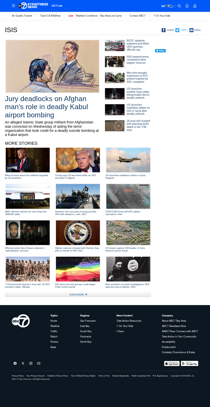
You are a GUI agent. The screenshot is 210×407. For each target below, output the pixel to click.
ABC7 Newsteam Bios (174, 326)
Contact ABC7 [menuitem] (137, 15)
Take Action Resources (128, 321)
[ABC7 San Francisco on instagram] (31, 363)
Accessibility (168, 342)
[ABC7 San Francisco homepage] (33, 6)
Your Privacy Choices (35, 376)
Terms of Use (104, 376)
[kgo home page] (21, 320)
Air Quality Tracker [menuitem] (22, 15)
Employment (169, 347)
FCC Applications (160, 376)
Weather (55, 326)
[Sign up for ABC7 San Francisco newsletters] (38, 363)
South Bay (86, 331)
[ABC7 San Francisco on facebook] (15, 363)
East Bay (84, 326)
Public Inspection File (141, 376)
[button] (13, 5)
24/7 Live (56, 5)
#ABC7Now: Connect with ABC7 (180, 331)
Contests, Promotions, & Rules (178, 352)
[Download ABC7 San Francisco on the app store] (172, 363)
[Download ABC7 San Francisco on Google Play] (189, 363)
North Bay (85, 342)
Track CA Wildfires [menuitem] (50, 15)
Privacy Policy (18, 376)
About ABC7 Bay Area (174, 321)
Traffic (53, 331)
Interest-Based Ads (120, 376)
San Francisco (88, 321)
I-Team (120, 331)
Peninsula (85, 336)
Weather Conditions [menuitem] (86, 15)
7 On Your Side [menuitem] (162, 15)
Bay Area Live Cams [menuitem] (111, 15)
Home (53, 321)
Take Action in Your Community (179, 336)
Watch (53, 336)
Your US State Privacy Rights (83, 376)
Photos (54, 342)
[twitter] (160, 56)
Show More (77, 294)
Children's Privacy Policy (57, 376)
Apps (53, 347)
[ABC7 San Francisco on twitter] (23, 363)
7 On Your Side (124, 326)
